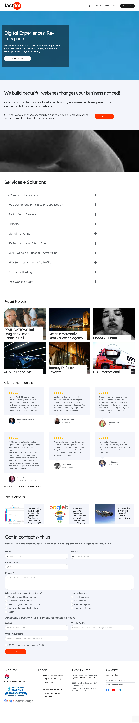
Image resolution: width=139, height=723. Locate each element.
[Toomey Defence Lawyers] (69, 358)
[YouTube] (113, 690)
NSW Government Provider (14, 682)
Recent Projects (15, 301)
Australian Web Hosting (51, 693)
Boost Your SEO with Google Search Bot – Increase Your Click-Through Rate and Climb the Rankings (79, 517)
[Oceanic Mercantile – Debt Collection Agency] (69, 324)
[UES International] (114, 358)
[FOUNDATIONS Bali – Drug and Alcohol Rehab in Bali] (25, 324)
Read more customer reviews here (22, 486)
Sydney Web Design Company (83, 678)
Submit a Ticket (112, 675)
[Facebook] (107, 690)
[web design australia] (12, 6)
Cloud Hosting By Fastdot (52, 690)
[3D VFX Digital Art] (25, 358)
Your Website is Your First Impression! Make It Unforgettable (124, 513)
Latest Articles (14, 497)
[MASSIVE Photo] (114, 324)
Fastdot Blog (47, 697)
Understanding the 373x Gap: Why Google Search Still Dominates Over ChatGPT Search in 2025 (34, 515)
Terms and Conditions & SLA (53, 675)
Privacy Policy (47, 682)
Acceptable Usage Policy (51, 679)
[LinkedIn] (120, 690)
